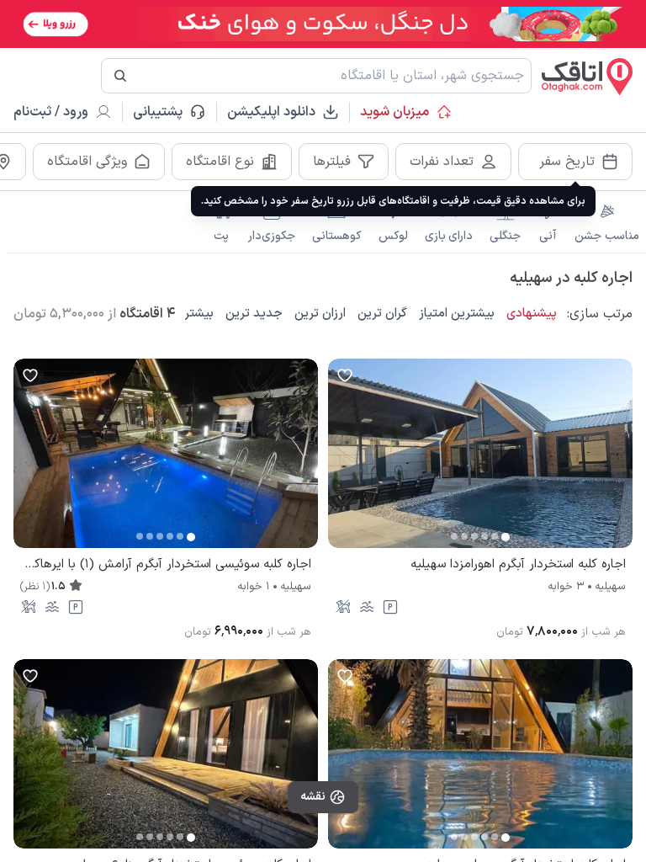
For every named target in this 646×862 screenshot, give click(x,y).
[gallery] (341, 462)
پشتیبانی (165, 112)
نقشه (313, 797)
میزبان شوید (394, 112)
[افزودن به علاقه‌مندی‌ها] (345, 375)
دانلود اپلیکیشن (271, 112)
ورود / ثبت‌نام (50, 112)
